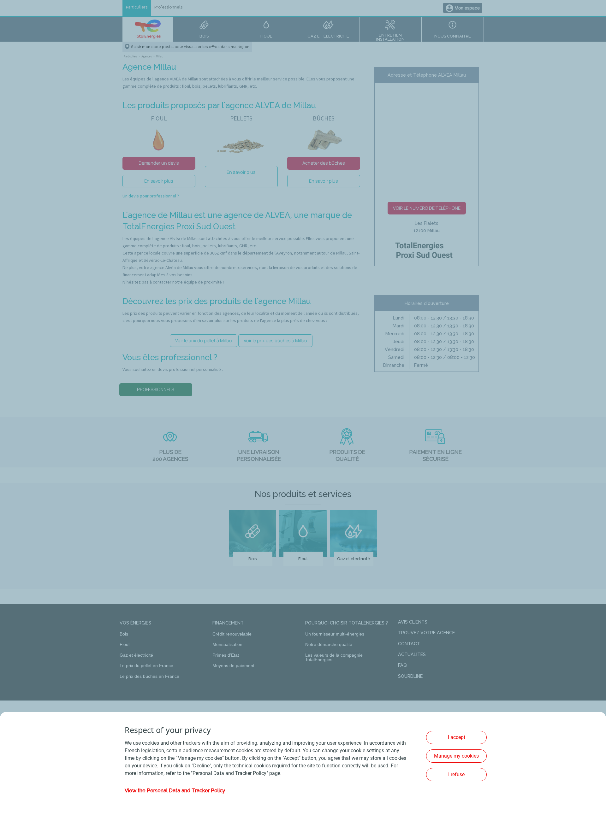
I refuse (456, 774)
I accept (456, 737)
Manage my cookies (456, 756)
